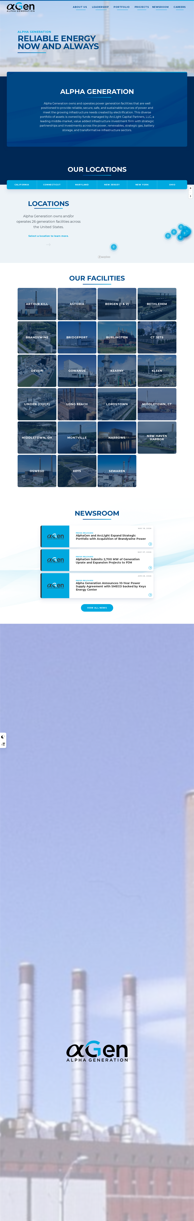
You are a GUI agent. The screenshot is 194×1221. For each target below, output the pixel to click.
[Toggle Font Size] (3, 744)
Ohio (172, 185)
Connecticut (52, 185)
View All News (97, 608)
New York (142, 185)
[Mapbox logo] (104, 257)
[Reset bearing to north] (190, 196)
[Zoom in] (190, 188)
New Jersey (112, 185)
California (21, 185)
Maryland (82, 185)
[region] (145, 224)
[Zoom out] (190, 192)
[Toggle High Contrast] (3, 736)
